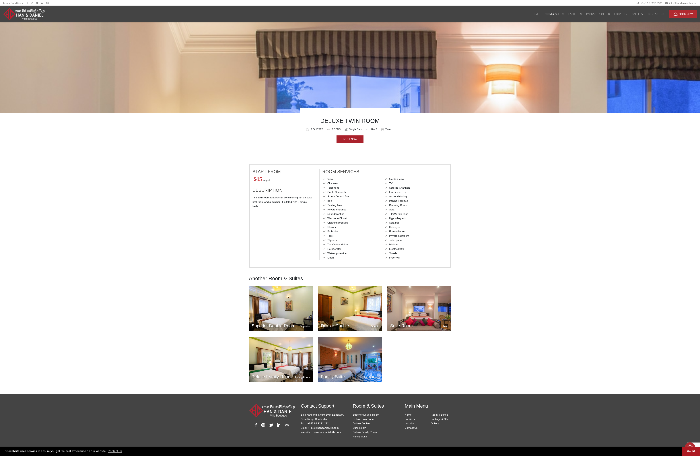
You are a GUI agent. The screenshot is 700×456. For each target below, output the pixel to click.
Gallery (435, 423)
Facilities (410, 419)
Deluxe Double (361, 423)
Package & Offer (440, 419)
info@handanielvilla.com (682, 3)
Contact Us (411, 427)
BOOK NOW (685, 14)
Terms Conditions (13, 3)
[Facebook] (27, 3)
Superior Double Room (366, 414)
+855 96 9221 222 (650, 3)
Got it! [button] (691, 451)
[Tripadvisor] (47, 3)
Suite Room (359, 427)
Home (408, 414)
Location (410, 423)
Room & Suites (439, 414)
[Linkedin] (42, 3)
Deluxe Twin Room (363, 419)
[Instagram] (32, 3)
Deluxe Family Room (365, 432)
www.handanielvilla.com (327, 432)
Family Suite (360, 436)
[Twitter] (37, 3)
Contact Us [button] (115, 451)
